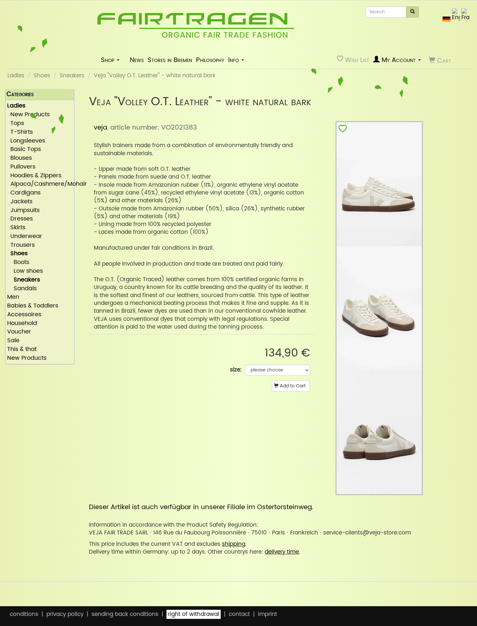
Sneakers (72, 75)
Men (13, 297)
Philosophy (210, 60)
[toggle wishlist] (342, 130)
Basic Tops (24, 149)
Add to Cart (292, 386)
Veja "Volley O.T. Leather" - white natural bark (154, 75)
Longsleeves (26, 141)
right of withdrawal (193, 614)
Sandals (22, 288)
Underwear (24, 236)
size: (236, 370)
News (137, 60)
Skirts (16, 227)
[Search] (412, 12)
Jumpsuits (23, 210)
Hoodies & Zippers (34, 175)
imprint (267, 614)
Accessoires (24, 314)
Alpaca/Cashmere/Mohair (39, 184)
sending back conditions (125, 614)
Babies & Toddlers (32, 306)
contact (239, 614)
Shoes (42, 75)
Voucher (19, 332)
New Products (26, 358)
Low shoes (25, 271)
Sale (13, 340)
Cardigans (24, 193)
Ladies (15, 75)
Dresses (20, 219)
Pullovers (21, 167)
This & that (22, 349)
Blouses (19, 158)
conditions (24, 614)
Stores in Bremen (170, 60)
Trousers (21, 245)
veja (100, 127)
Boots (18, 262)
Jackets (19, 201)
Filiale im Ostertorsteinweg (269, 507)
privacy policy (64, 614)
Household (22, 323)
